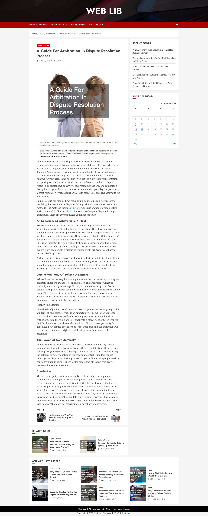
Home (101, 469)
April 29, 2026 (155, 499)
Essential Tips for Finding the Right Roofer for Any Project (63, 493)
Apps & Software (59, 25)
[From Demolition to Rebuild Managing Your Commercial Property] (89, 493)
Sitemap (127, 513)
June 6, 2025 (56, 450)
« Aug (135, 143)
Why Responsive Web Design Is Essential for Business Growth (63, 474)
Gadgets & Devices (38, 25)
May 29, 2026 (57, 498)
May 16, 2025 (105, 449)
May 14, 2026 (106, 499)
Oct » (174, 143)
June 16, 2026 (155, 479)
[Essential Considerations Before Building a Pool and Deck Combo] (89, 474)
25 (148, 134)
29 (173, 134)
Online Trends (78, 25)
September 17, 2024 (54, 61)
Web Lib (104, 11)
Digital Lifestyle (97, 25)
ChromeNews (111, 509)
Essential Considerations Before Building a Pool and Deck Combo (111, 474)
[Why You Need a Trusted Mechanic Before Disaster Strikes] (138, 493)
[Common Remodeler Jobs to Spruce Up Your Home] (88, 444)
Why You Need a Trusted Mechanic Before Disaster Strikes (160, 493)
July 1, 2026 (56, 480)
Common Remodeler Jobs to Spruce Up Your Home (111, 444)
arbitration (76, 207)
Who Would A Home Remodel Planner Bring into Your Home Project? (62, 444)
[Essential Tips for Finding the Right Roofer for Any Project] (40, 493)
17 (142, 129)
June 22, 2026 (106, 480)
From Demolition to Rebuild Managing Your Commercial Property (111, 493)
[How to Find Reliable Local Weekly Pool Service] (138, 474)
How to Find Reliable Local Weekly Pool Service (160, 474)
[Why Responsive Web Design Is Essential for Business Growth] (40, 474)
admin (41, 61)
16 (136, 129)
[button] (177, 25)
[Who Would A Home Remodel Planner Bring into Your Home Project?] (40, 444)
